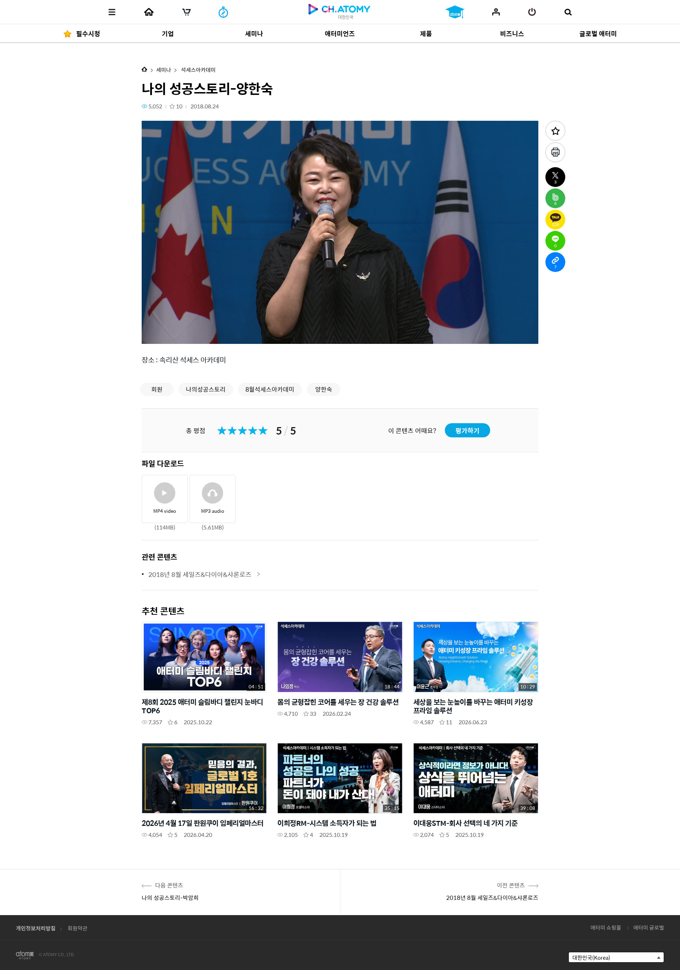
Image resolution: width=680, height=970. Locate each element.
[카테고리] (112, 12)
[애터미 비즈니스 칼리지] (455, 12)
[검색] (567, 12)
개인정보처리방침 (36, 928)
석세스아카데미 (198, 70)
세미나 (163, 70)
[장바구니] (186, 12)
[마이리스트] (496, 11)
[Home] (149, 12)
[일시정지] (156, 334)
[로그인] (532, 12)
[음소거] (198, 334)
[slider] (340, 324)
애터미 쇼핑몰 (605, 927)
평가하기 (467, 430)
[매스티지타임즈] (223, 12)
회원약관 (77, 928)
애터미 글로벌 (648, 927)
